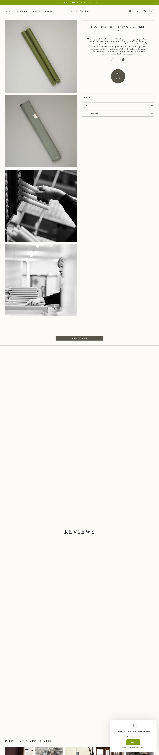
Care (86, 105)
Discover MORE (79, 338)
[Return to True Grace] (80, 11)
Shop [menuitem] (8, 11)
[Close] (156, 2)
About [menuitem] (36, 11)
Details (88, 98)
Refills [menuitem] (48, 11)
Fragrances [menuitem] (22, 11)
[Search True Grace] (130, 11)
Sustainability (91, 113)
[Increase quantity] (123, 60)
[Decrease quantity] (113, 60)
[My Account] (137, 11)
